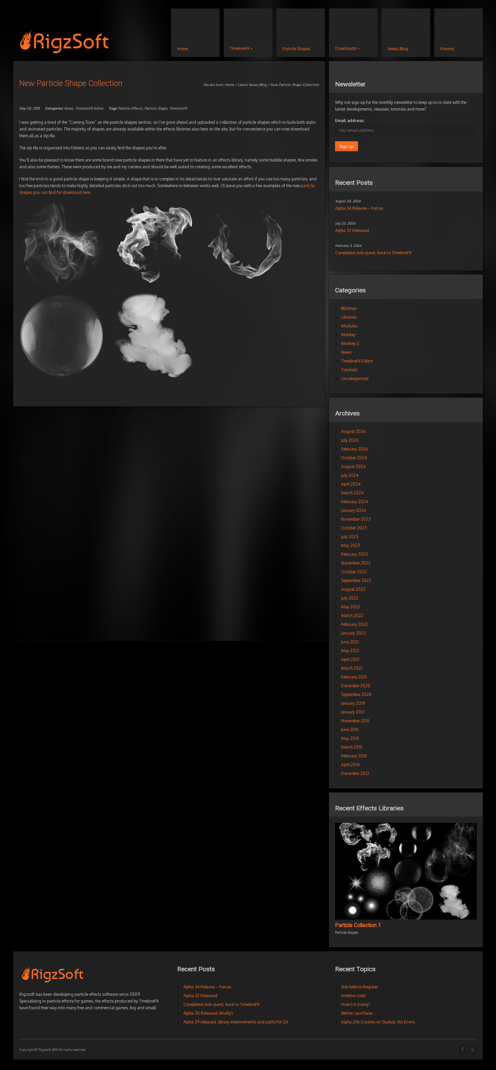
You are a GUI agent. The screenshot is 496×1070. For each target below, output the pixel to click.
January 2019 (353, 703)
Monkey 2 (350, 343)
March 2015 (351, 747)
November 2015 (355, 720)
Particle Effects (130, 108)
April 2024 (350, 484)
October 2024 (354, 457)
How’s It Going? (355, 1004)
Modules (349, 325)
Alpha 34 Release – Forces (359, 208)
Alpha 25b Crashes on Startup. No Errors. (378, 1021)
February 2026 (354, 449)
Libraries (349, 317)
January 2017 (352, 712)
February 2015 (354, 755)
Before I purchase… (358, 1013)
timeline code (353, 995)
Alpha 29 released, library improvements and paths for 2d (235, 1021)
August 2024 (353, 466)
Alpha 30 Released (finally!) (208, 1013)
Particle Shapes (346, 932)
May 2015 (350, 738)
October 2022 (354, 571)
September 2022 (356, 580)
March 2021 (351, 668)
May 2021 (350, 650)
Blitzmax (349, 308)
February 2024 (354, 501)
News (68, 108)
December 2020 (355, 685)
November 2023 (355, 519)
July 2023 (349, 536)
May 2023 (350, 545)
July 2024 (349, 475)
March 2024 (352, 492)
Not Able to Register (359, 986)
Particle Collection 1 (358, 925)
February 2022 (354, 624)
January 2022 (353, 633)
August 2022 (353, 589)
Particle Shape (155, 108)
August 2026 (353, 431)
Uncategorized (354, 378)
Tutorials (349, 369)
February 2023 (354, 554)
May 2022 (350, 606)
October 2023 (354, 527)
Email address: (349, 120)
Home (229, 85)
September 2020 (356, 694)
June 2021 (350, 641)
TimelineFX (178, 108)
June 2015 (350, 729)
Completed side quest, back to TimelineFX (373, 252)
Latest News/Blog (252, 85)
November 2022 (355, 563)
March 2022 (352, 615)
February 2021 (354, 676)
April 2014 (350, 764)
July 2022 (349, 598)
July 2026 (349, 440)
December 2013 (355, 773)
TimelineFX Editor (89, 108)
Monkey (348, 334)
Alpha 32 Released (352, 230)
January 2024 (353, 510)
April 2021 (350, 659)
